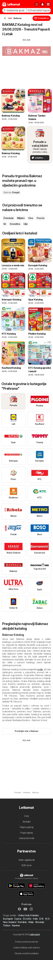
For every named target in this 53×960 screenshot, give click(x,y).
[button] (42, 4)
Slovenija (39, 922)
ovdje (40, 669)
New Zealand (9, 922)
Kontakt (26, 821)
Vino (30, 218)
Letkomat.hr (35, 934)
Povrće (40, 218)
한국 (47, 918)
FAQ (26, 816)
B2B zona (26, 865)
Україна (16, 925)
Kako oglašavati (26, 859)
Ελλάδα (27, 918)
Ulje (26, 223)
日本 (41, 918)
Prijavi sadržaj (26, 827)
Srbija (31, 922)
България (8, 918)
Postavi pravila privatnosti (26, 941)
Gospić (11, 192)
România (22, 922)
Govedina (15, 223)
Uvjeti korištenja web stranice (26, 947)
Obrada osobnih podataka (26, 953)
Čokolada (8, 218)
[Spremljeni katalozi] (36, 4)
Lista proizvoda (26, 838)
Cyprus (17, 918)
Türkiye (6, 925)
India (35, 918)
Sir (4, 223)
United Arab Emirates (28, 915)
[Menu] (48, 4)
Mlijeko (21, 218)
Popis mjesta (26, 832)
